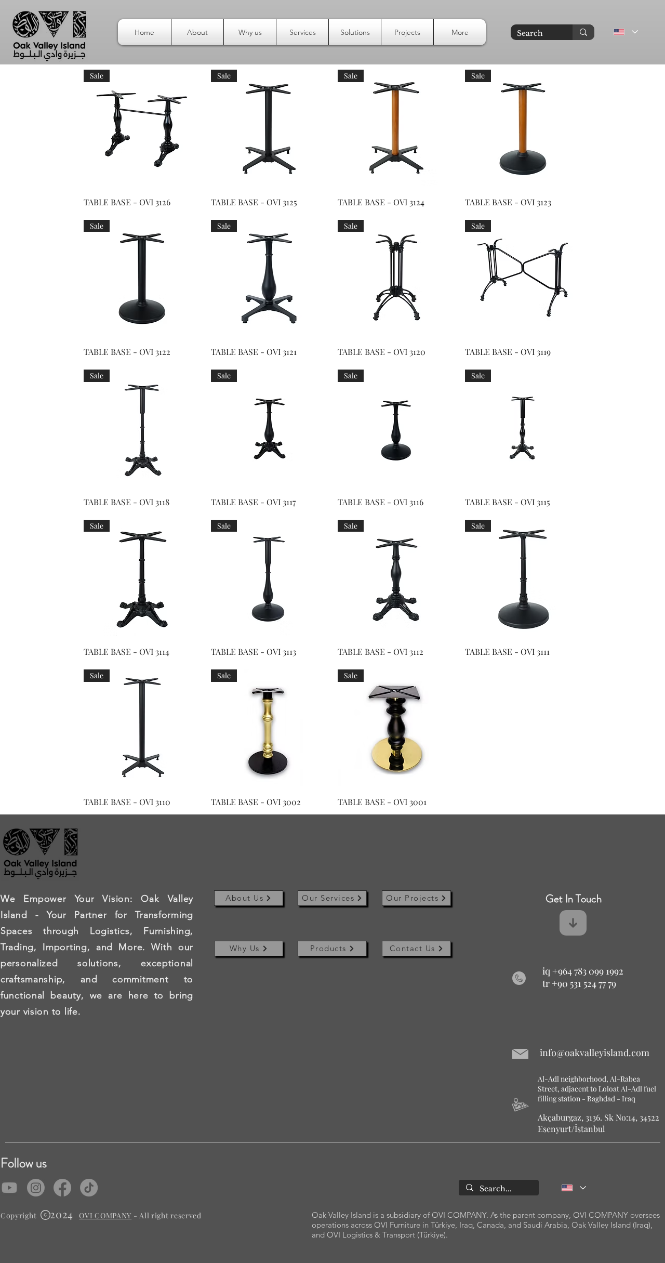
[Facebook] (62, 1187)
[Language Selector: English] (625, 32)
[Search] (583, 32)
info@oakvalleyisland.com (594, 1052)
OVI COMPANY (105, 1215)
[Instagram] (36, 1187)
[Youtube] (9, 1187)
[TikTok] (89, 1187)
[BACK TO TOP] (641, 1239)
